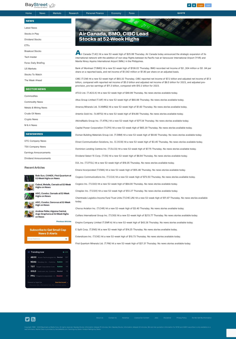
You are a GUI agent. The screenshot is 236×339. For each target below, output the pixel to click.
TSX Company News (35, 146)
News (42, 13)
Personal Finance (95, 13)
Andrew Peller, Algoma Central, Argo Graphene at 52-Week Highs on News (52, 214)
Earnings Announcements (37, 152)
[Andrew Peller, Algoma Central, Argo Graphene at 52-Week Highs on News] (29, 213)
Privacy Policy (182, 318)
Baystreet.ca (45, 327)
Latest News (30, 27)
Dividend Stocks (32, 39)
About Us (99, 318)
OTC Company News (35, 141)
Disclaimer (167, 318)
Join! (208, 5)
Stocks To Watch (33, 74)
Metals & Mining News (35, 107)
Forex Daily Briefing (34, 62)
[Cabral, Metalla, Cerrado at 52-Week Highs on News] (29, 187)
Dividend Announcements (37, 158)
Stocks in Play (31, 33)
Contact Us (113, 318)
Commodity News (33, 101)
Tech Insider (30, 57)
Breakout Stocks (32, 51)
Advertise (125, 318)
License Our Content (141, 318)
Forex (132, 13)
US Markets (30, 68)
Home (29, 13)
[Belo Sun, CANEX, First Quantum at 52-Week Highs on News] (29, 178)
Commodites (31, 96)
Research (73, 13)
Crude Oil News (32, 113)
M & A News (30, 125)
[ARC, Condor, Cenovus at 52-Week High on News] (29, 205)
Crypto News (31, 119)
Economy (116, 13)
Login (200, 5)
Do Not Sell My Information (202, 318)
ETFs (27, 45)
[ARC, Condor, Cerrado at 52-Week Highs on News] (29, 196)
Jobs (156, 318)
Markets (57, 13)
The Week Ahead (33, 80)
